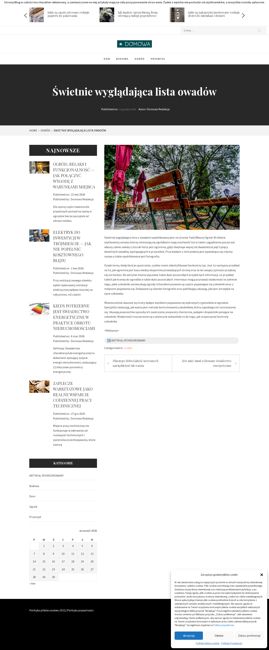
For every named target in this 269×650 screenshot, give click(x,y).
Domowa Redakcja (158, 109)
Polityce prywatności (223, 625)
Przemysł (158, 58)
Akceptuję (189, 635)
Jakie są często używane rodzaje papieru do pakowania (68, 14)
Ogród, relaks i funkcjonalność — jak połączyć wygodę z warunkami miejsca (74, 175)
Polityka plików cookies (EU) (47, 610)
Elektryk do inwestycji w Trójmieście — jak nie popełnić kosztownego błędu (72, 246)
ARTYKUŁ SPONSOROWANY (46, 475)
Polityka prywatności (80, 610)
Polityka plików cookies (207, 643)
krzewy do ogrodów (129, 279)
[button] (262, 575)
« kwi (32, 583)
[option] (64, 16)
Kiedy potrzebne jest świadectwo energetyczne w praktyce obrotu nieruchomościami (74, 317)
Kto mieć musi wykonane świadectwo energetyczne (206, 363)
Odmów (219, 635)
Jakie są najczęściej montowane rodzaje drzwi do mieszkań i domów (214, 14)
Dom (107, 58)
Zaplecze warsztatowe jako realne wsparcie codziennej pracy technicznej (73, 394)
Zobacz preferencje (249, 635)
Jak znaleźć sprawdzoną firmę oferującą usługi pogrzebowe (138, 14)
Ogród (139, 58)
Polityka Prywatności (231, 643)
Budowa (122, 58)
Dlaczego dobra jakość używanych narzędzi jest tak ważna (135, 363)
